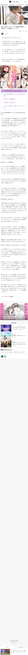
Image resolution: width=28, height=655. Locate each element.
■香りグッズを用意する (10, 99)
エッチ (3, 352)
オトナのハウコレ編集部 (16, 326)
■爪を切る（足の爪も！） (10, 102)
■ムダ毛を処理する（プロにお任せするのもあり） (14, 95)
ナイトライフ (12, 4)
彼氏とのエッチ (17, 352)
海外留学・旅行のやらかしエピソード (19, 336)
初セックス (11, 352)
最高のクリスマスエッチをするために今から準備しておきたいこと (19, 344)
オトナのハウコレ (4, 4)
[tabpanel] (14, 311)
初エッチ (22, 352)
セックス (6, 352)
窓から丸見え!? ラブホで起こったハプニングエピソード (19, 328)
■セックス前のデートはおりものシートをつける (14, 106)
